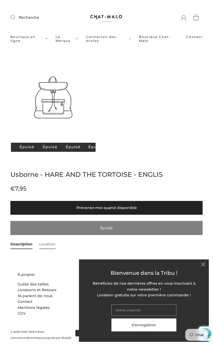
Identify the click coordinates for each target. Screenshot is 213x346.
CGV (22, 313)
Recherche (29, 17)
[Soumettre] (16, 17)
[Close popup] (203, 265)
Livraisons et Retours (37, 290)
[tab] (21, 245)
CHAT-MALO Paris (32, 332)
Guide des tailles (33, 284)
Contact (194, 37)
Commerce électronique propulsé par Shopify (40, 338)
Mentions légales (34, 307)
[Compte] (184, 17)
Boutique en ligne (22, 39)
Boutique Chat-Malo (154, 39)
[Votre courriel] (143, 310)
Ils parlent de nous (35, 295)
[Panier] (196, 17)
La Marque (63, 39)
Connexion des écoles (101, 39)
